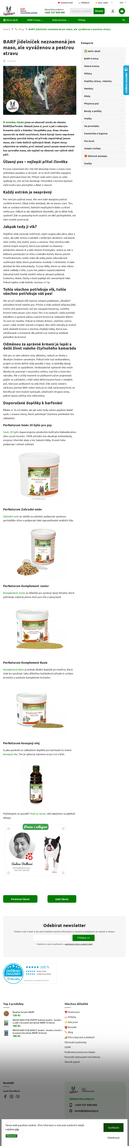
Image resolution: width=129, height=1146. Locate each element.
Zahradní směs (11, 516)
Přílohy (88, 73)
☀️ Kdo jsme (101, 2)
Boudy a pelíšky (93, 111)
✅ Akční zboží (92, 51)
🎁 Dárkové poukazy (95, 156)
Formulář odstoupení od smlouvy (82, 1056)
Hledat (99, 11)
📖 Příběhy (84, 2)
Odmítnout (113, 1137)
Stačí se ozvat (37, 813)
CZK (121, 2)
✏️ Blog (68, 1032)
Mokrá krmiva (91, 66)
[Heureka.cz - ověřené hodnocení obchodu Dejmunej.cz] (32, 973)
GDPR (67, 1047)
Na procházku (91, 126)
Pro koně (89, 141)
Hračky (88, 118)
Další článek (61, 899)
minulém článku (15, 122)
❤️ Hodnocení (65, 2)
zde (17, 1129)
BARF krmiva (91, 58)
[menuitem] (13, 20)
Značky (88, 163)
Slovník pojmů (72, 1061)
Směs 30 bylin (11, 431)
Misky (87, 96)
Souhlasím (113, 1127)
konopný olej (10, 754)
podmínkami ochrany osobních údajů (79, 944)
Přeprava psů (91, 103)
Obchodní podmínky (75, 1042)
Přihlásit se (83, 937)
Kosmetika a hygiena (95, 133)
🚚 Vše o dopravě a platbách (79, 1037)
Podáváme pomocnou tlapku (79, 1051)
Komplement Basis (13, 669)
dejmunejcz (11, 1096)
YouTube (18, 1096)
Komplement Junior (14, 592)
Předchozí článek (20, 899)
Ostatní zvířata (92, 148)
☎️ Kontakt (70, 1027)
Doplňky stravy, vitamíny (98, 81)
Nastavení (11, 1136)
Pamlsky (88, 88)
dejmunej (5, 1096)
